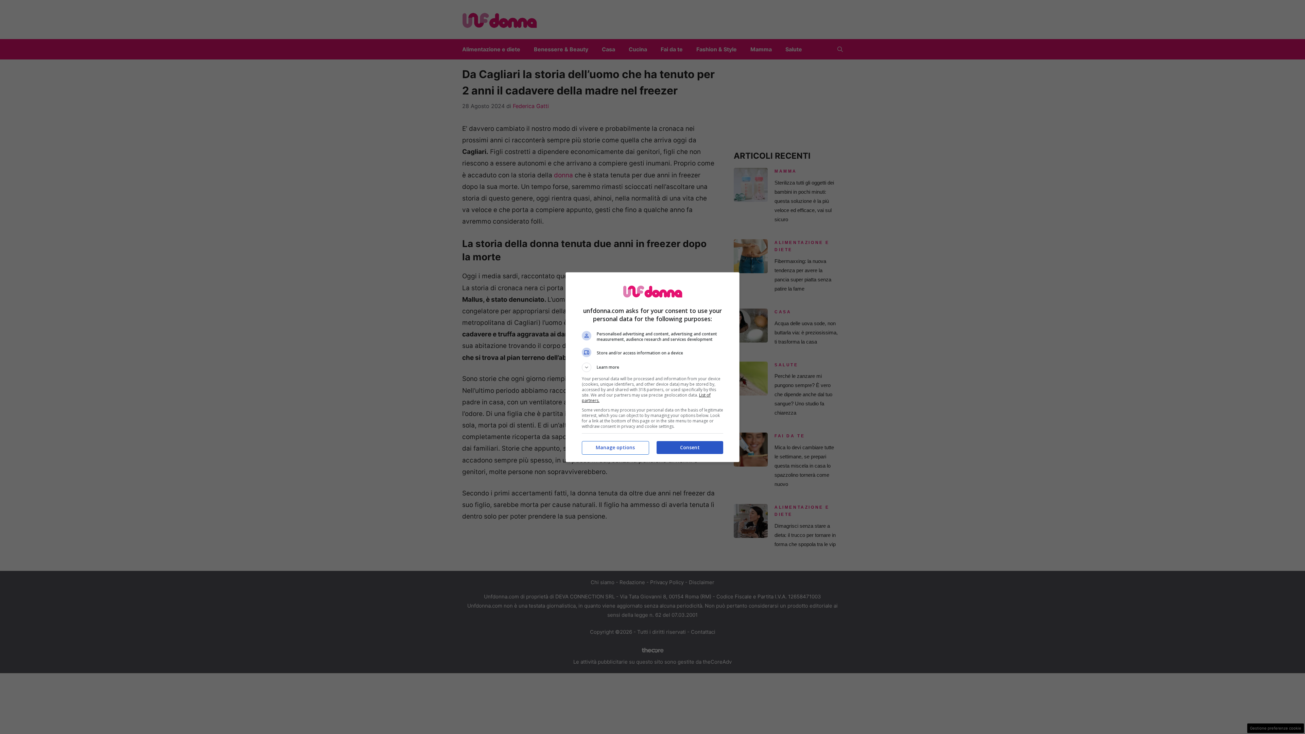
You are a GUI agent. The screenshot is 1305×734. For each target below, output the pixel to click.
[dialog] (653, 367)
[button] (652, 367)
